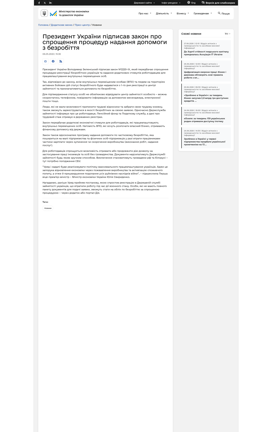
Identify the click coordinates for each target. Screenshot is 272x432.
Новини (47, 208)
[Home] (65, 13)
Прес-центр (82, 25)
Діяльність (162, 13)
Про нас (144, 13)
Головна (43, 25)
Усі (226, 33)
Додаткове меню (61, 25)
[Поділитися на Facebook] (53, 61)
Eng (193, 3)
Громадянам (201, 13)
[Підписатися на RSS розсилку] (61, 61)
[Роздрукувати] (45, 61)
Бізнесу (182, 13)
